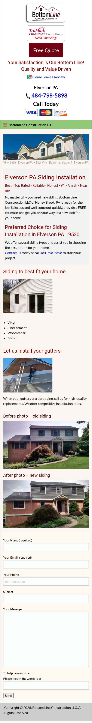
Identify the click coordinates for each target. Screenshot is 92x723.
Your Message (12, 609)
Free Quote (46, 50)
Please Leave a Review (48, 77)
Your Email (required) (17, 557)
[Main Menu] (5, 124)
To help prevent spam (22, 675)
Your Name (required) (17, 540)
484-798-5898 (49, 95)
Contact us (13, 253)
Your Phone (11, 574)
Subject (8, 592)
